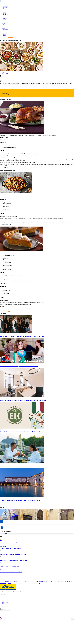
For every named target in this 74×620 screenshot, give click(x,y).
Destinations (5, 18)
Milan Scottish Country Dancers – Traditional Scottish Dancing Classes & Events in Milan (22, 336)
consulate (23, 581)
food (54, 581)
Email (1, 609)
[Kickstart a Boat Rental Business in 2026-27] (0, 568)
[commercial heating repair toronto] (0, 539)
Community (3, 23)
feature (52, 581)
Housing (4, 34)
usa (39, 583)
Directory (1, 363)
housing (58, 581)
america (4, 581)
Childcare (4, 35)
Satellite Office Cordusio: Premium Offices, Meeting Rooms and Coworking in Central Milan (23, 400)
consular (21, 581)
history (56, 581)
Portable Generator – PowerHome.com (10, 566)
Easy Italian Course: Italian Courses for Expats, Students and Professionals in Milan (21, 431)
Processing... (7, 610)
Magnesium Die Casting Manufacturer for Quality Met (13, 560)
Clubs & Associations (6, 25)
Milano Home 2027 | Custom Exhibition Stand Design (13, 554)
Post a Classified (5, 29)
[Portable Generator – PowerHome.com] (0, 562)
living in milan (3, 583)
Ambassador (1, 581)
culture (26, 581)
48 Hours (4, 19)
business (17, 581)
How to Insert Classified (7, 30)
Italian (60, 581)
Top (0, 617)
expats (48, 581)
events (37, 581)
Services (1, 540)
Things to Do (4, 20)
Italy (63, 581)
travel (30, 583)
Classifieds (3, 28)
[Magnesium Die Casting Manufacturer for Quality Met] (0, 556)
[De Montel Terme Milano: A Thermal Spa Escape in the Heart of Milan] (22, 462)
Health (4, 9)
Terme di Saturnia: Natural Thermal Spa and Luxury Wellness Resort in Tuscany (20, 500)
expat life (46, 581)
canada (19, 581)
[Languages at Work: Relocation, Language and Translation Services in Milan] (22, 362)
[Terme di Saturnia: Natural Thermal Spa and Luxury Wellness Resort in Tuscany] (22, 496)
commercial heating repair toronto (8, 542)
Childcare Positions (3, 546)
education (29, 581)
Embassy (32, 581)
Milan (9, 583)
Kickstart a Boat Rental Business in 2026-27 (11, 572)
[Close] (0, 608)
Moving (4, 13)
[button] (37, 75)
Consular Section (5, 6)
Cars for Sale (2, 557)
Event (34, 581)
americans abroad (11, 581)
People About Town (6, 24)
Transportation (5, 15)
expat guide (43, 581)
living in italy (69, 581)
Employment (5, 7)
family (49, 581)
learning (65, 581)
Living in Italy (4, 3)
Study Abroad (5, 14)
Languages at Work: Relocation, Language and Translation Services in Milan (19, 366)
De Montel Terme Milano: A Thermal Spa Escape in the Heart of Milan (17, 466)
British (15, 581)
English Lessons (5, 36)
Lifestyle (4, 12)
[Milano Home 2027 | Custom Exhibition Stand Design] (0, 550)
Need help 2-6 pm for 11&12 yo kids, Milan (10, 548)
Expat (39, 581)
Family (4, 8)
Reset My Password (2, 610)
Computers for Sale (3, 563)
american (7, 581)
